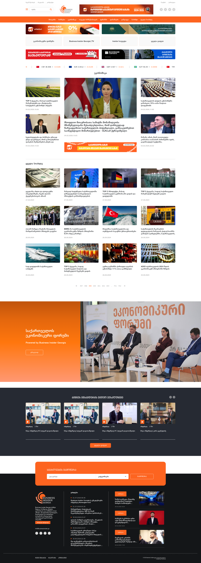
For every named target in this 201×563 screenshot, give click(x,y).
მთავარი (52, 20)
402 (103, 286)
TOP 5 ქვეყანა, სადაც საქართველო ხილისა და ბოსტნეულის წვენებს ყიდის (77, 268)
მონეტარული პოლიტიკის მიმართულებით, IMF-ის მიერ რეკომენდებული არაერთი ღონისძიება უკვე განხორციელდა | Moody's (86, 511)
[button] (170, 397)
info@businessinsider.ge (42, 528)
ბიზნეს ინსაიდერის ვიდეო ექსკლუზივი (97, 397)
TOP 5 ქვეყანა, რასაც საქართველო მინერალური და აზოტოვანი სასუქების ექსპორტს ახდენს (42, 103)
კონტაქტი (50, 2)
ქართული (172, 2)
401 (99, 286)
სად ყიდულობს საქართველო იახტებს (39, 267)
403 (107, 286)
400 (94, 286)
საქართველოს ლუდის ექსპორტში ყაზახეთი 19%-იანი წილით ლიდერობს (156, 103)
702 (119, 286)
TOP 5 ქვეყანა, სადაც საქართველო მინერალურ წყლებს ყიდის (157, 192)
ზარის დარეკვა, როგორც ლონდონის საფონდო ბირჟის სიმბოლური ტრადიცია (125, 501)
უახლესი (74, 492)
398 (85, 286)
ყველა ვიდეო (157, 41)
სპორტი (135, 20)
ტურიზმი (103, 20)
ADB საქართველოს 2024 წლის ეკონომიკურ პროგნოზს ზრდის (155, 267)
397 (81, 286)
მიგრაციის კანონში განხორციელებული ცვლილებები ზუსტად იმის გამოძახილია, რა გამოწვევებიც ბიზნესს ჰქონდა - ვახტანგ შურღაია (125, 540)
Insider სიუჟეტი (119, 41)
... (111, 286)
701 (115, 286)
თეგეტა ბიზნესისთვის (88, 20)
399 (90, 286)
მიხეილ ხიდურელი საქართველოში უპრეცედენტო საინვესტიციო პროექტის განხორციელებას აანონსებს (80, 193)
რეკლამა (41, 2)
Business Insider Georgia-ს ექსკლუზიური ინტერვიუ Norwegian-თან (87, 501)
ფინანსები (114, 20)
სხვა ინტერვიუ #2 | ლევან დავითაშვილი (42, 431)
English (163, 2)
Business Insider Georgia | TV (81, 41)
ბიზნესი (61, 20)
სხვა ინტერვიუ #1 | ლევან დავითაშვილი (118, 431)
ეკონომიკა (72, 20)
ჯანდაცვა (125, 20)
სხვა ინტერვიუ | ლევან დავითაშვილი (79, 431)
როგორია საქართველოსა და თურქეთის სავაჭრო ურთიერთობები (119, 230)
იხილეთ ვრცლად (43, 522)
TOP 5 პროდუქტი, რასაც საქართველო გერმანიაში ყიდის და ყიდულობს (119, 193)
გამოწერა (142, 476)
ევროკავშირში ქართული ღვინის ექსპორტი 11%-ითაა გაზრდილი (118, 267)
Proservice (163, 559)
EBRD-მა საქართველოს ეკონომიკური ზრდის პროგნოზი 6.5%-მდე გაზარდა (79, 231)
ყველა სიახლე (146, 20)
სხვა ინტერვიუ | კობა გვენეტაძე (153, 431)
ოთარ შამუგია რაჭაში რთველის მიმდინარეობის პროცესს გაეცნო (41, 230)
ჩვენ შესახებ (30, 2)
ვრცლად (34, 352)
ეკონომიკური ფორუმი (43, 41)
